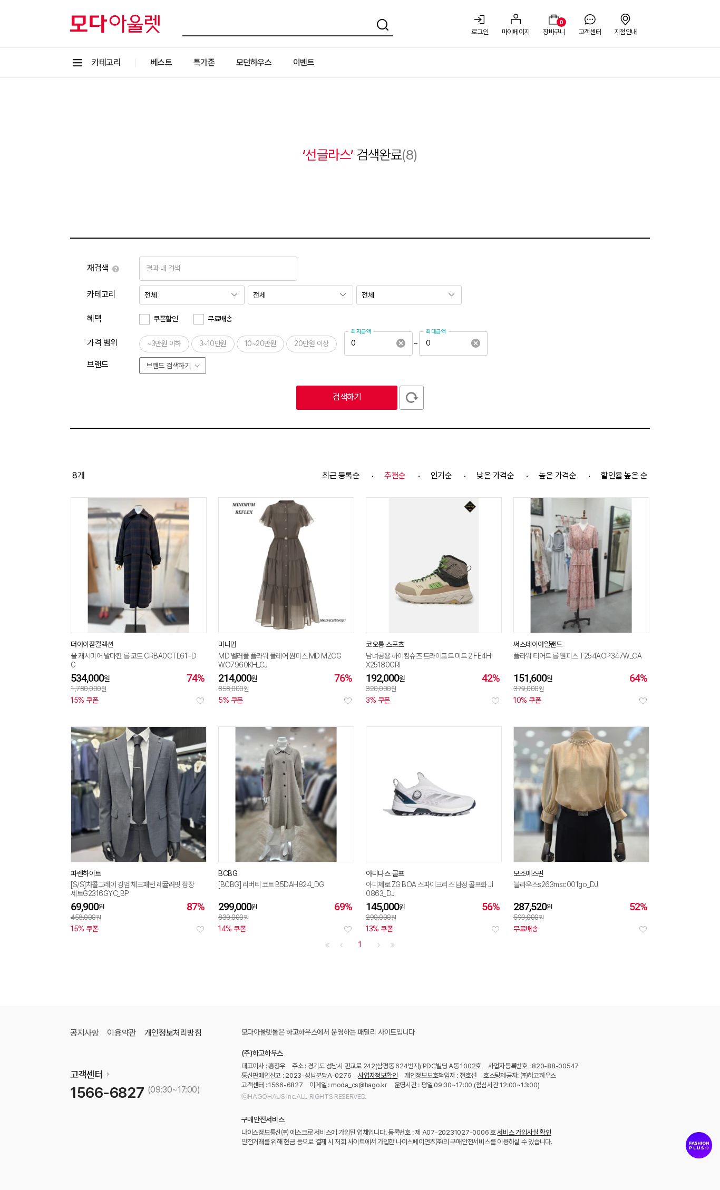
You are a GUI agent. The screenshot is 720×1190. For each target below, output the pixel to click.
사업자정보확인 (377, 1075)
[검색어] (287, 23)
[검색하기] (382, 23)
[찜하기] (200, 700)
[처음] (327, 945)
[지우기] (400, 343)
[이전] (341, 945)
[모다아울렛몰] (115, 24)
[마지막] (392, 945)
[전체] (192, 295)
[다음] (378, 945)
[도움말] (115, 268)
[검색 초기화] (412, 398)
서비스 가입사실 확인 (524, 1132)
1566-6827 (107, 1093)
